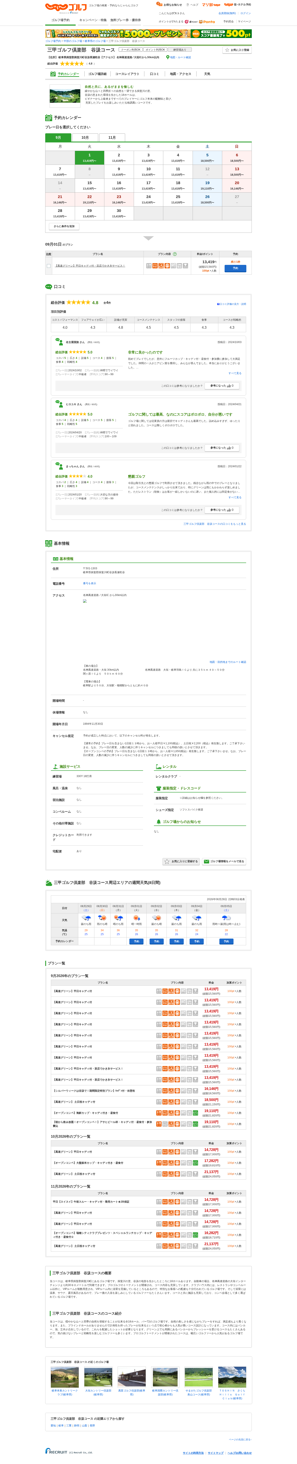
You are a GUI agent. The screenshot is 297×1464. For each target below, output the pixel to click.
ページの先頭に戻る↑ (240, 1439)
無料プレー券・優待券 (125, 20)
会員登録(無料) (227, 13)
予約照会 (228, 21)
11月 (112, 137)
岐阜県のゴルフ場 (95, 41)
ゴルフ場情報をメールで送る (227, 861)
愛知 (53, 1425)
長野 (92, 1425)
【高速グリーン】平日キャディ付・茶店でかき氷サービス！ (90, 265)
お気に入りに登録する (185, 861)
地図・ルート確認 (180, 57)
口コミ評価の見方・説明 (233, 304)
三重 (69, 1425)
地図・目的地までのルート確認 (228, 662)
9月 (58, 137)
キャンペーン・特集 (93, 20)
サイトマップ (216, 1452)
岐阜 (61, 1425)
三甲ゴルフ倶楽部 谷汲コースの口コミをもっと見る (215, 523)
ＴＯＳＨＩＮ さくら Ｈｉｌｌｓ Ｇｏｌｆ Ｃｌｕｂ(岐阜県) (233, 1394)
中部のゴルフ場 (73, 41)
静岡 (76, 1425)
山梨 (84, 1425)
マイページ (244, 21)
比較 (48, 254)
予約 (235, 268)
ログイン (245, 13)
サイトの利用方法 (193, 1452)
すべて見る (235, 373)
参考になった (222, 385)
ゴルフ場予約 (60, 20)
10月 (85, 137)
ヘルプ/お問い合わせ (240, 1452)
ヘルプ (194, 4)
